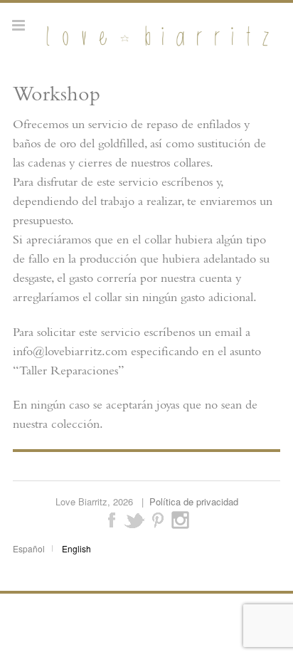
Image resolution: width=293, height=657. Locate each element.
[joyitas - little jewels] (155, 46)
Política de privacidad (193, 501)
